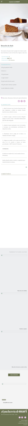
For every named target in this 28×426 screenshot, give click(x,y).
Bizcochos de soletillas (22, 290)
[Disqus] (14, 193)
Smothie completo (23, 328)
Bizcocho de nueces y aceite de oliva (19, 367)
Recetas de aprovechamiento (20, 98)
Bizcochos (5, 98)
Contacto (25, 424)
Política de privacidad (22, 423)
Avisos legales (24, 420)
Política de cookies (23, 421)
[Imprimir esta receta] (26, 167)
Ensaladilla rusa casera (7, 402)
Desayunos (10, 98)
